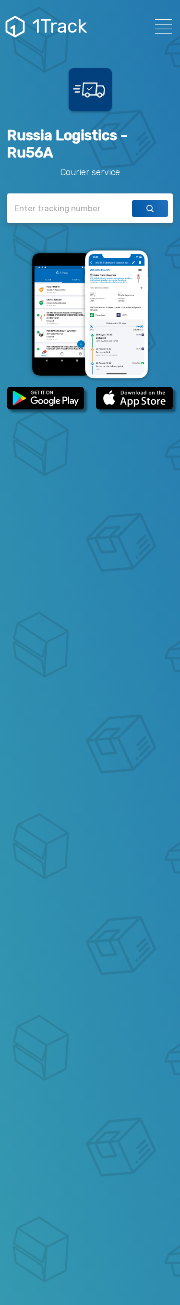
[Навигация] (160, 26)
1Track (59, 26)
